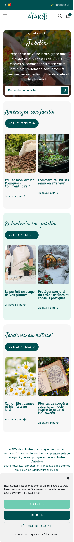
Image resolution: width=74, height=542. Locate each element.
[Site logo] (37, 15)
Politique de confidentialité (41, 534)
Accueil (32, 33)
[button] (68, 478)
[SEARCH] (64, 90)
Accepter (37, 504)
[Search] (60, 16)
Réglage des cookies (37, 526)
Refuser (37, 515)
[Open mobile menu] (5, 16)
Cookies (19, 534)
